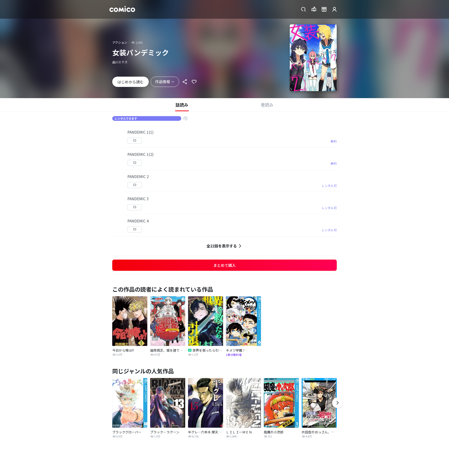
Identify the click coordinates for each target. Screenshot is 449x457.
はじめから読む (130, 82)
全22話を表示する (221, 246)
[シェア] (184, 82)
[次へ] (337, 403)
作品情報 (162, 81)
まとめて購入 (224, 265)
